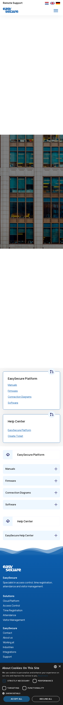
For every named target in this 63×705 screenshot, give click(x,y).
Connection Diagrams (19, 396)
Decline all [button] (46, 699)
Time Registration (12, 610)
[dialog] (31, 684)
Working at (8, 642)
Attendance (9, 615)
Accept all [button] (16, 699)
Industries (8, 647)
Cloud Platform (11, 601)
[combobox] (55, 666)
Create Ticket (15, 436)
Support (7, 656)
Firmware (13, 391)
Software (13, 402)
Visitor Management (14, 620)
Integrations (9, 652)
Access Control (11, 605)
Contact (7, 633)
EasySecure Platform (19, 430)
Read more (43, 675)
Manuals (12, 385)
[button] (56, 10)
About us (8, 637)
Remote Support (12, 3)
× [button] (59, 666)
